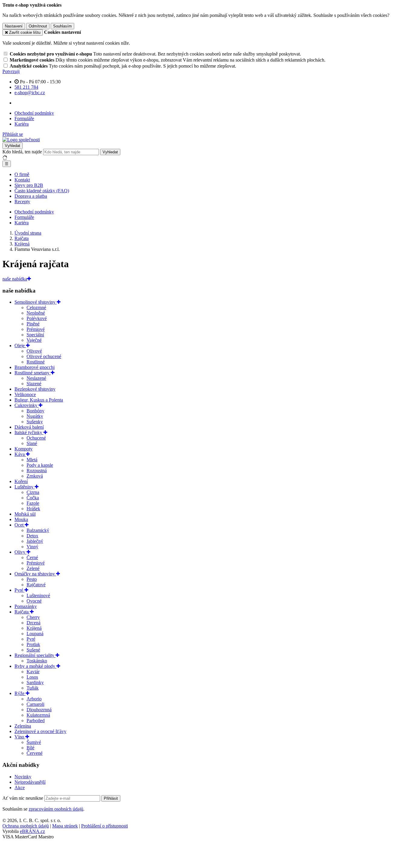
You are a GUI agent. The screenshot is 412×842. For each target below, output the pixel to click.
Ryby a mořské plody (35, 666)
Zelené (33, 568)
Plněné (33, 323)
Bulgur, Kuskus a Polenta (38, 399)
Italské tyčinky (28, 432)
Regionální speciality (34, 655)
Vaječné (34, 340)
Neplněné (36, 312)
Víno (19, 736)
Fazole (33, 503)
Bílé (30, 747)
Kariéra (21, 123)
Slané (32, 443)
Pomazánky (25, 606)
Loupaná (35, 633)
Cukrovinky (26, 405)
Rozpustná (37, 470)
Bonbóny (35, 410)
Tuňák (33, 687)
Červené (35, 753)
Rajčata (22, 611)
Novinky (22, 776)
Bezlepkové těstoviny (34, 389)
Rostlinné (36, 361)
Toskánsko (37, 660)
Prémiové (36, 329)
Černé (32, 557)
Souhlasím (62, 26)
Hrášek (33, 508)
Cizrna (33, 492)
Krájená (34, 628)
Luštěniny (24, 486)
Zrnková (35, 476)
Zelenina (22, 725)
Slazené (34, 383)
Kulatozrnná (38, 715)
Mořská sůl (25, 514)
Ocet (19, 524)
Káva (20, 454)
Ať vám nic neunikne (23, 798)
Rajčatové (36, 584)
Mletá (32, 459)
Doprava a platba (30, 196)
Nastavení (14, 26)
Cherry (33, 617)
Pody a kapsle (40, 465)
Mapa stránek (65, 825)
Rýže (20, 693)
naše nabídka (14, 278)
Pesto (32, 579)
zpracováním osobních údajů (56, 809)
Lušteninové (38, 595)
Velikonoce (25, 394)
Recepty (22, 201)
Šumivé (34, 742)
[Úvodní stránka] (21, 139)
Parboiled (36, 720)
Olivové (34, 351)
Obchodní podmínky (34, 113)
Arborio (34, 698)
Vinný (32, 546)
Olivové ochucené (44, 356)
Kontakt (22, 179)
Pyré (19, 590)
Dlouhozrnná (39, 709)
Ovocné (34, 600)
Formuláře (24, 118)
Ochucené (36, 437)
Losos (32, 677)
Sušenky (35, 421)
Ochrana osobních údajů (25, 825)
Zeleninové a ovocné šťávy (40, 731)
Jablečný (35, 541)
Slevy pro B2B (28, 185)
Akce (19, 787)
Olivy (20, 552)
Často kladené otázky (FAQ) (41, 190)
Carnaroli (35, 704)
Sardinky (35, 682)
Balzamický (38, 530)
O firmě (21, 174)
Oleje (20, 345)
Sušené (33, 649)
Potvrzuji (11, 71)
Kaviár (33, 671)
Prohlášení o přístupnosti (104, 825)
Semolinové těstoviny (35, 302)
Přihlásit (111, 798)
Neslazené (36, 378)
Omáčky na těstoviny (35, 573)
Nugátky (35, 416)
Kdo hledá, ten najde (22, 151)
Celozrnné (36, 307)
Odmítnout (38, 26)
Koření (21, 481)
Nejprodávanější (30, 782)
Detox (32, 535)
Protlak (33, 644)
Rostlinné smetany (32, 372)
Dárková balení (29, 427)
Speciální (35, 334)
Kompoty (23, 448)
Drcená (33, 622)
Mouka (21, 519)
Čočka (33, 497)
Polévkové (37, 318)
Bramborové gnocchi (34, 367)
